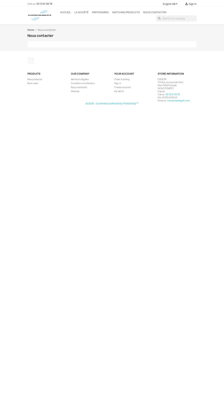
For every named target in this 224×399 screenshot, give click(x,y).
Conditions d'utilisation (83, 83)
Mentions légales (80, 79)
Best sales (32, 83)
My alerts (119, 91)
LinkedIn (31, 61)
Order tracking (122, 79)
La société (81, 12)
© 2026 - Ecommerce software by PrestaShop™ (112, 103)
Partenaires (100, 12)
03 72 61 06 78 (44, 3)
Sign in (117, 83)
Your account (124, 73)
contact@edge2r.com (178, 100)
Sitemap (75, 91)
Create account (122, 87)
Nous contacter (154, 12)
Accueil (65, 12)
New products (34, 79)
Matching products (126, 12)
